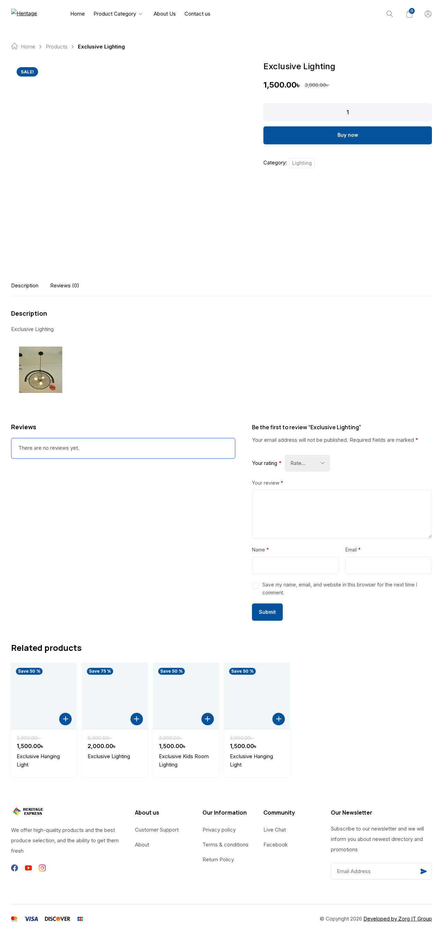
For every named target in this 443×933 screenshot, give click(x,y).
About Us (165, 13)
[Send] (423, 871)
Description (24, 285)
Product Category (114, 13)
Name (260, 550)
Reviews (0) (64, 285)
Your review (267, 483)
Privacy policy (219, 829)
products (56, 46)
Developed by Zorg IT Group (397, 918)
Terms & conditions (225, 844)
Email (353, 550)
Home (77, 13)
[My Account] (428, 14)
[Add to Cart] (65, 719)
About (142, 844)
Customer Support (157, 829)
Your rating (266, 463)
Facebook (275, 844)
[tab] (24, 285)
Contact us (197, 13)
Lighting (302, 163)
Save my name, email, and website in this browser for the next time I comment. (339, 588)
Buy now (347, 135)
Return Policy (218, 859)
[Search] (390, 13)
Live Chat (274, 829)
